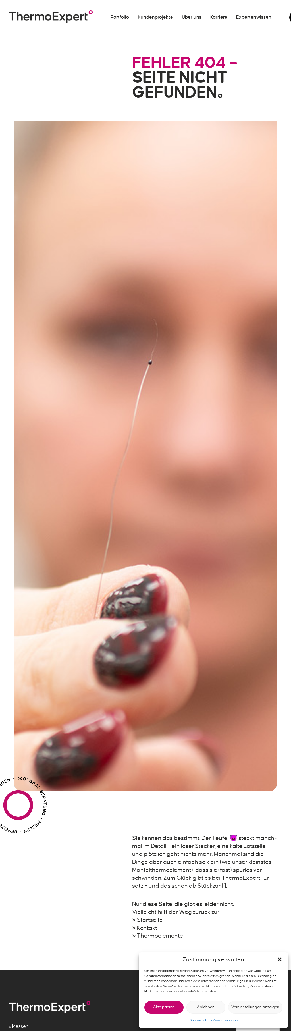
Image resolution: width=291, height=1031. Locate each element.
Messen (20, 1026)
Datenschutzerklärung (206, 1020)
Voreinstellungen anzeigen (255, 1007)
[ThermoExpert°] (51, 17)
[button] (279, 959)
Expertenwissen (253, 17)
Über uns (191, 17)
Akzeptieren (164, 1007)
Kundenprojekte (155, 17)
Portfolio (120, 17)
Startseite (150, 920)
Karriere (218, 17)
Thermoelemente (160, 936)
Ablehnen (206, 1007)
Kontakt (147, 928)
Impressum (232, 1020)
